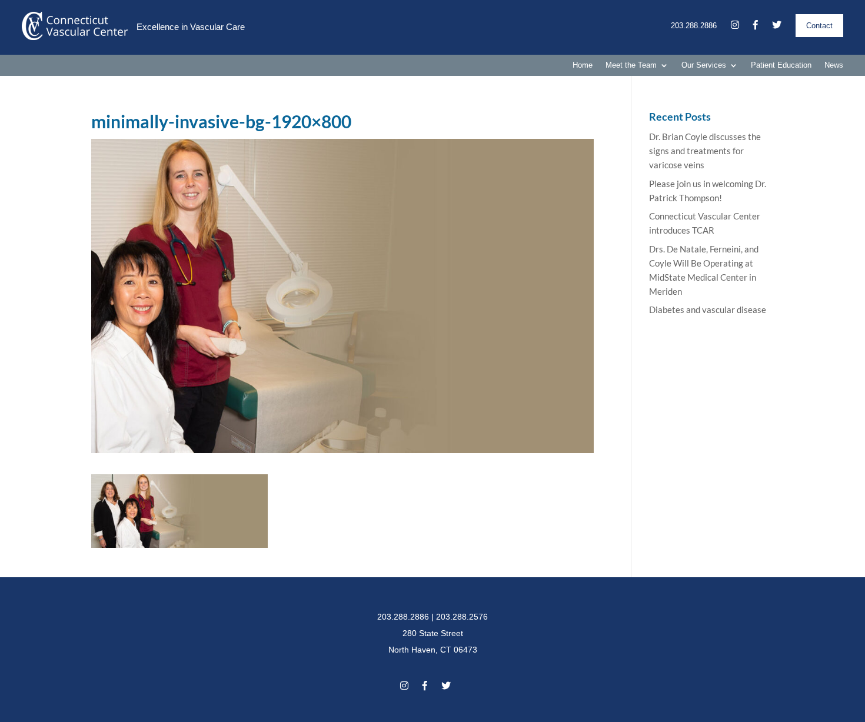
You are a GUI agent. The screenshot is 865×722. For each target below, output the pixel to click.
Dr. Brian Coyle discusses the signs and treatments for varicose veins (705, 150)
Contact (819, 25)
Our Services (703, 65)
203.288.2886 (694, 25)
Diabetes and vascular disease (707, 309)
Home (583, 65)
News (833, 65)
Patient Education (781, 65)
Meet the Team (631, 65)
